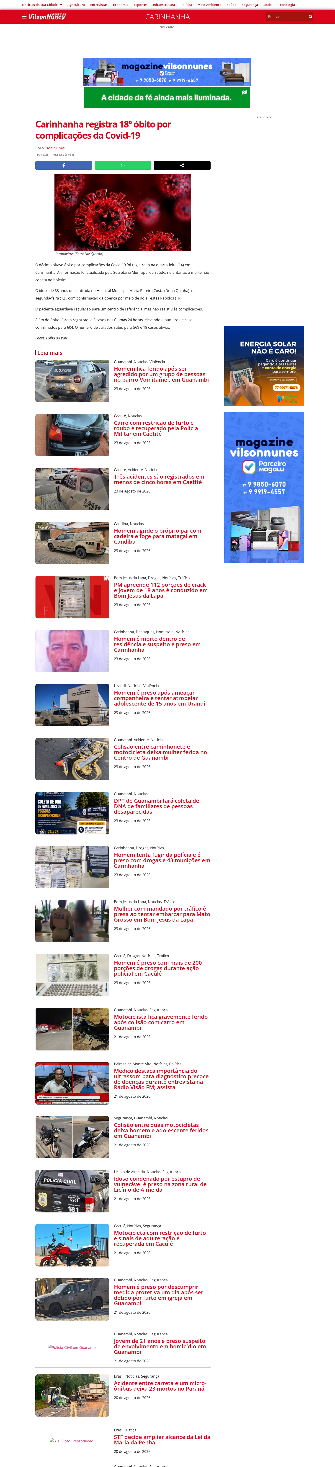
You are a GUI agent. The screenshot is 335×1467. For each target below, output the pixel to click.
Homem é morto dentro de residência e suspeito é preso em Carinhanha (157, 644)
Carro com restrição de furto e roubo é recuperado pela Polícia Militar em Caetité (156, 428)
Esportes (140, 5)
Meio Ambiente (209, 5)
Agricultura (76, 5)
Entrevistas (99, 5)
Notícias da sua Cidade (40, 5)
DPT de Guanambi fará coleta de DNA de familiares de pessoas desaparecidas (156, 806)
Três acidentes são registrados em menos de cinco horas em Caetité (159, 479)
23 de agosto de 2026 (132, 388)
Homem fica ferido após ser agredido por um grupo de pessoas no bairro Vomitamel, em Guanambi (161, 374)
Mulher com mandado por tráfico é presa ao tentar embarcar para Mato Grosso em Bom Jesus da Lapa (162, 914)
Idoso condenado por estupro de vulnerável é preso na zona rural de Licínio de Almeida (160, 1184)
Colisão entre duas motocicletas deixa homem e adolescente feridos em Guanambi (161, 1130)
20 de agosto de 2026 (132, 1397)
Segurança (250, 5)
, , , (152, 577)
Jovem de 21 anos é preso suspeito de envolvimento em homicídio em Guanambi (160, 1346)
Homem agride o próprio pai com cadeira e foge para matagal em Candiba (157, 536)
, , (139, 361)
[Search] (310, 16)
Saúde (231, 5)
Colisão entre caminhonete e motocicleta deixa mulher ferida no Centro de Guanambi (160, 752)
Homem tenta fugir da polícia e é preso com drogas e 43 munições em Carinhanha (162, 860)
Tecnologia (286, 5)
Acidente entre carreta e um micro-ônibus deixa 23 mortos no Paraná (160, 1385)
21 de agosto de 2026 (132, 1036)
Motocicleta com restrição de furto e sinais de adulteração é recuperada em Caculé (160, 1238)
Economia (120, 5)
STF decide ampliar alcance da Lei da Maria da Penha (162, 1439)
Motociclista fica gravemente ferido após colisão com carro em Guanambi (161, 1022)
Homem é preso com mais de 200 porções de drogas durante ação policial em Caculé (158, 968)
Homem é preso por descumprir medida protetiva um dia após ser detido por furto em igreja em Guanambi (158, 1295)
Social (268, 5)
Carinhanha (167, 16)
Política (186, 5)
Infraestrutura (164, 5)
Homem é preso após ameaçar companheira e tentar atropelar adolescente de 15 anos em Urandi (159, 698)
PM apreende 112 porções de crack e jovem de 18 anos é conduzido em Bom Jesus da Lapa (161, 590)
